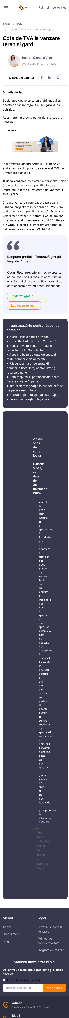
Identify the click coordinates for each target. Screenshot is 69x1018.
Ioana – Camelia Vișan (38, 57)
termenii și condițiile (28, 980)
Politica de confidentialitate (48, 941)
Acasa (6, 23)
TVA (19, 23)
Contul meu (59, 7)
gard (48, 105)
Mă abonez (54, 988)
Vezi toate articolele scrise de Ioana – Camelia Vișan (39, 850)
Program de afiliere (50, 950)
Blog (6, 941)
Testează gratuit (22, 296)
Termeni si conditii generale (50, 929)
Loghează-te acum (24, 305)
